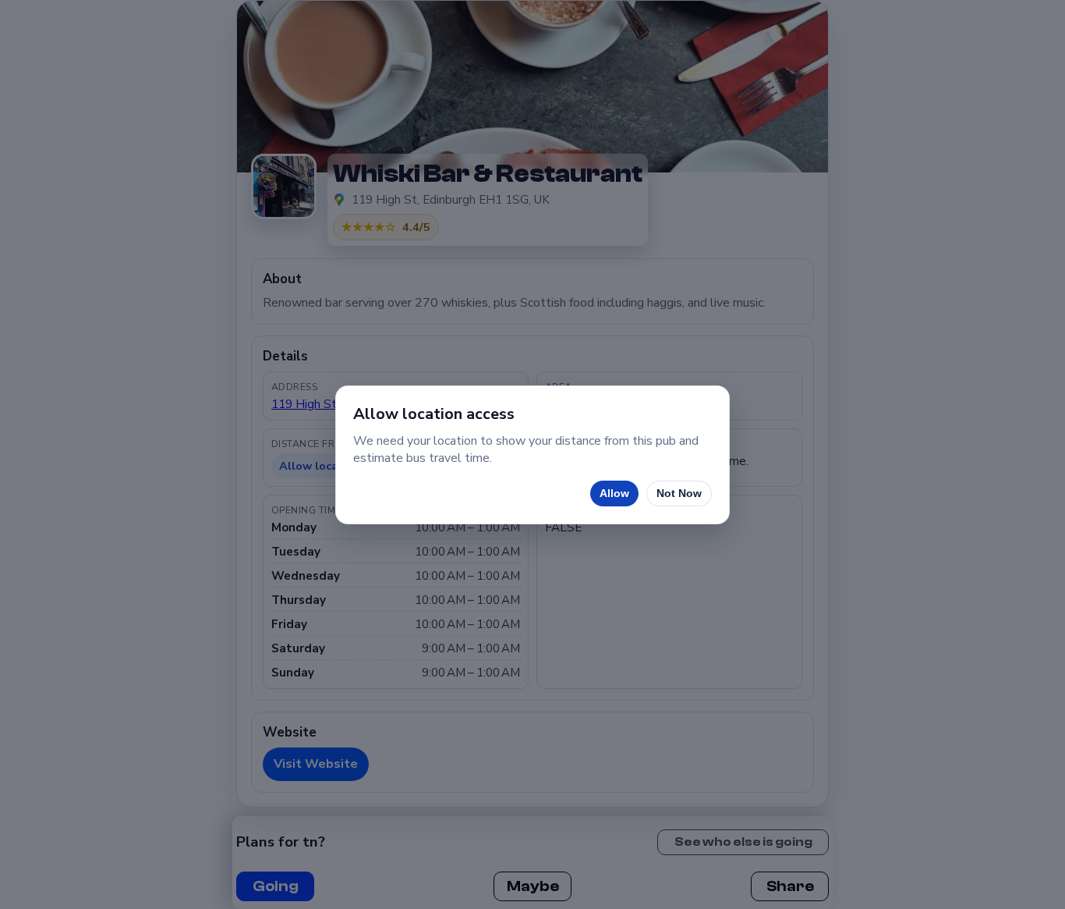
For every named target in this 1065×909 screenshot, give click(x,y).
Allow (614, 493)
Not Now (679, 493)
